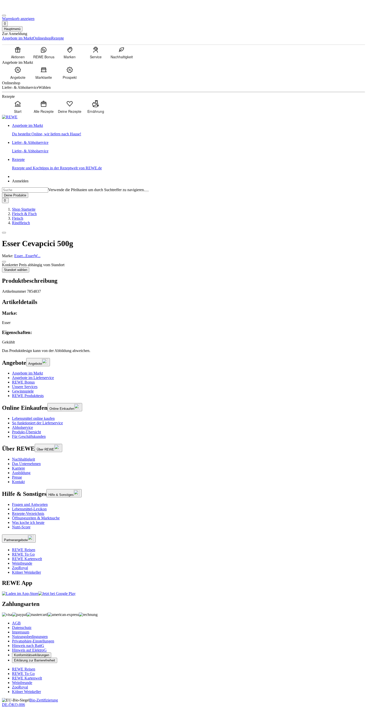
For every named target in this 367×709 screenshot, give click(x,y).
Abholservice (22, 427)
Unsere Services (24, 387)
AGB (16, 623)
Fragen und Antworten (30, 504)
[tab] (183, 302)
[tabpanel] (183, 327)
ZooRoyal (20, 568)
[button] (4, 232)
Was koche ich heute (28, 522)
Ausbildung (21, 473)
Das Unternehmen (26, 464)
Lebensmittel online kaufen (33, 418)
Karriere (18, 468)
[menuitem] (18, 52)
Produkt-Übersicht (26, 432)
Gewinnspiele (23, 391)
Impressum (20, 632)
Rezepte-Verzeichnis (28, 513)
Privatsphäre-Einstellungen (33, 641)
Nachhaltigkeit (23, 459)
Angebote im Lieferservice (33, 378)
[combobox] (25, 190)
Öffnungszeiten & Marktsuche (36, 518)
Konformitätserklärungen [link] (31, 655)
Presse (17, 477)
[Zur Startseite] (19, 10)
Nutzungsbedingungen (30, 636)
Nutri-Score (21, 527)
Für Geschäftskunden (29, 436)
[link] (188, 129)
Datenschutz (21, 627)
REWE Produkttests (28, 396)
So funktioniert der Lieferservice (37, 423)
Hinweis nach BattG (28, 645)
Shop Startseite (23, 209)
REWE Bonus (23, 382)
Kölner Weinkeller (26, 572)
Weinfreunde (22, 563)
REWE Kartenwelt (27, 559)
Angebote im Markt (27, 373)
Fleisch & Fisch (24, 214)
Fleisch (17, 218)
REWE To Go (23, 554)
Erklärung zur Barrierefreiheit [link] (34, 660)
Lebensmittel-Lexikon (29, 509)
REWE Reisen (23, 550)
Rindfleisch (21, 223)
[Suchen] (147, 191)
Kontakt (18, 482)
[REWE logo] (9, 117)
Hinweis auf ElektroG (29, 650)
